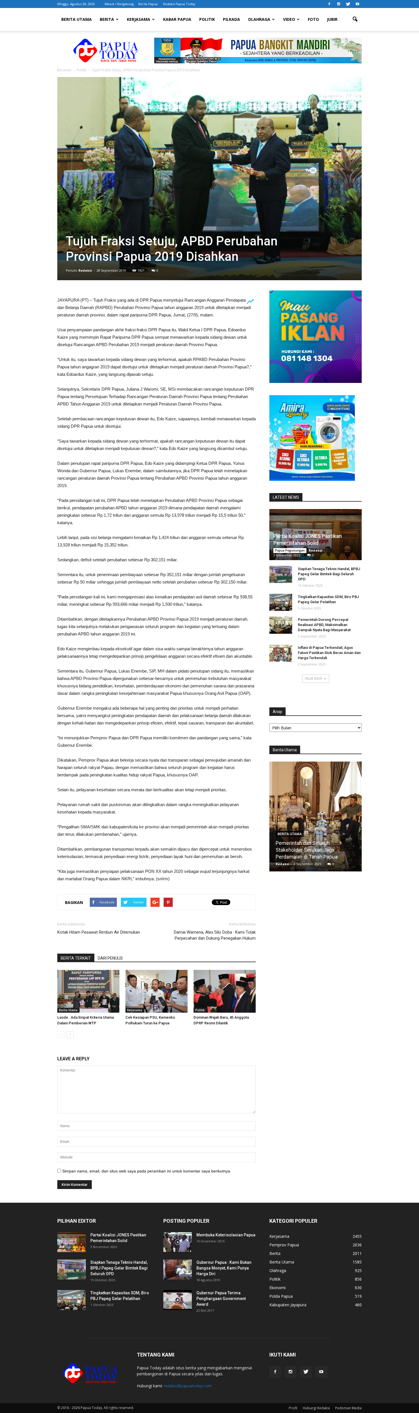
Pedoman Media (348, 1408)
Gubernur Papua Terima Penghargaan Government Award (221, 1299)
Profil (293, 1408)
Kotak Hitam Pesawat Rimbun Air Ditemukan (98, 932)
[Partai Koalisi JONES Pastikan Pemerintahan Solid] (71, 1242)
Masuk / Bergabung (119, 4)
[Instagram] (338, 4)
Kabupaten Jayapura (287, 1304)
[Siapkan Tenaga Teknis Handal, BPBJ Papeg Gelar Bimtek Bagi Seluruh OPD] (280, 574)
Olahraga (259, 19)
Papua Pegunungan (290, 550)
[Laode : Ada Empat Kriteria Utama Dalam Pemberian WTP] (88, 991)
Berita (107, 19)
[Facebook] (329, 4)
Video (289, 19)
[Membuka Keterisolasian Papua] (177, 1242)
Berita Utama (76, 19)
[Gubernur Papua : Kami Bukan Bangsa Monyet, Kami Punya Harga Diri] (177, 1269)
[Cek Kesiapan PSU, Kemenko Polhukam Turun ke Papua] (156, 991)
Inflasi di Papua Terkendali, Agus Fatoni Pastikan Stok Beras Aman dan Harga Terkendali (329, 652)
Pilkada (231, 19)
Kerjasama (138, 19)
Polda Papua (281, 1296)
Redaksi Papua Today (179, 4)
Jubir (332, 19)
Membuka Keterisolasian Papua (225, 1235)
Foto (313, 19)
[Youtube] (357, 4)
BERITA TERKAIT (76, 958)
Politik (207, 19)
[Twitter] (348, 4)
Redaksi (85, 270)
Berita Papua (148, 4)
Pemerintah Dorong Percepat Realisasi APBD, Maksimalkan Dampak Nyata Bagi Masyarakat (324, 624)
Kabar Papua (177, 19)
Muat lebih (313, 678)
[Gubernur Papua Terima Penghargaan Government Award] (177, 1300)
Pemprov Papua (284, 1245)
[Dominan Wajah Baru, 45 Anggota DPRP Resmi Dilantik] (225, 991)
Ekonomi (277, 1287)
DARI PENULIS (110, 958)
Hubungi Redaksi (316, 1408)
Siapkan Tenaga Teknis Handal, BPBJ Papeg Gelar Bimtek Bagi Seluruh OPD (329, 574)
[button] (355, 19)
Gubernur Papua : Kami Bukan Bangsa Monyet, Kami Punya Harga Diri (223, 1268)
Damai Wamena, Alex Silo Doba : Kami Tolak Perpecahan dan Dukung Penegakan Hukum (215, 935)
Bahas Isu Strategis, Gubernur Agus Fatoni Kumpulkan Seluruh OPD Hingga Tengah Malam (315, 850)
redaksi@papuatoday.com (188, 1385)
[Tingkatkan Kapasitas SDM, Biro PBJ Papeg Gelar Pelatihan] (280, 602)
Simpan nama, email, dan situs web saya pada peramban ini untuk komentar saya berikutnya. (146, 1171)
